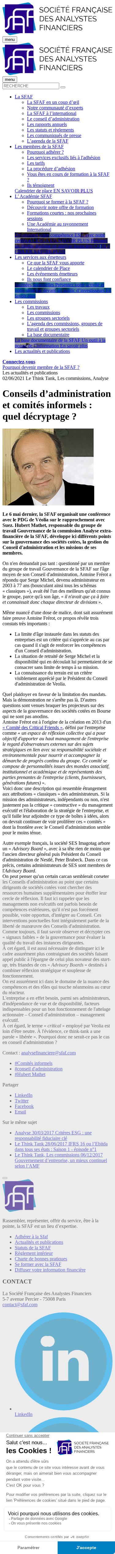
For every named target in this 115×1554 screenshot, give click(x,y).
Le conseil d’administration (53, 118)
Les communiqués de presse (54, 135)
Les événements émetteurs (52, 273)
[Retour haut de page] (4, 1178)
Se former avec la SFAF (38, 1264)
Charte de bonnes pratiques (41, 1258)
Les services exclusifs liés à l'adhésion (63, 157)
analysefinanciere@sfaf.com (48, 1052)
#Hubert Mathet (30, 1074)
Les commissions (43, 312)
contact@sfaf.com (19, 1304)
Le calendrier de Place (48, 268)
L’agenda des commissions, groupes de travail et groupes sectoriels (64, 326)
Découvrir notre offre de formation (60, 207)
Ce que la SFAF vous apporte (55, 262)
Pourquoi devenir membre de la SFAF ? (40, 367)
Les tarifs (36, 163)
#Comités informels (33, 1063)
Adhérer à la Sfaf (31, 1236)
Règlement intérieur (34, 1253)
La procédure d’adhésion (51, 168)
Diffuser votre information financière (50, 1269)
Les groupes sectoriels (48, 318)
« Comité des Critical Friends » (32, 727)
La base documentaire (48, 334)
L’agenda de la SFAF (47, 141)
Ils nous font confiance (49, 279)
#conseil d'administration (39, 1068)
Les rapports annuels (47, 124)
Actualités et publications (39, 1242)
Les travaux (38, 307)
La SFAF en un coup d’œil (53, 102)
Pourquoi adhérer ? (45, 152)
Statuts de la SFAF (33, 1247)
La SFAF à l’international (51, 113)
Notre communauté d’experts (55, 107)
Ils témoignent (40, 185)
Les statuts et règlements (50, 129)
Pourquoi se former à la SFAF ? (57, 201)
